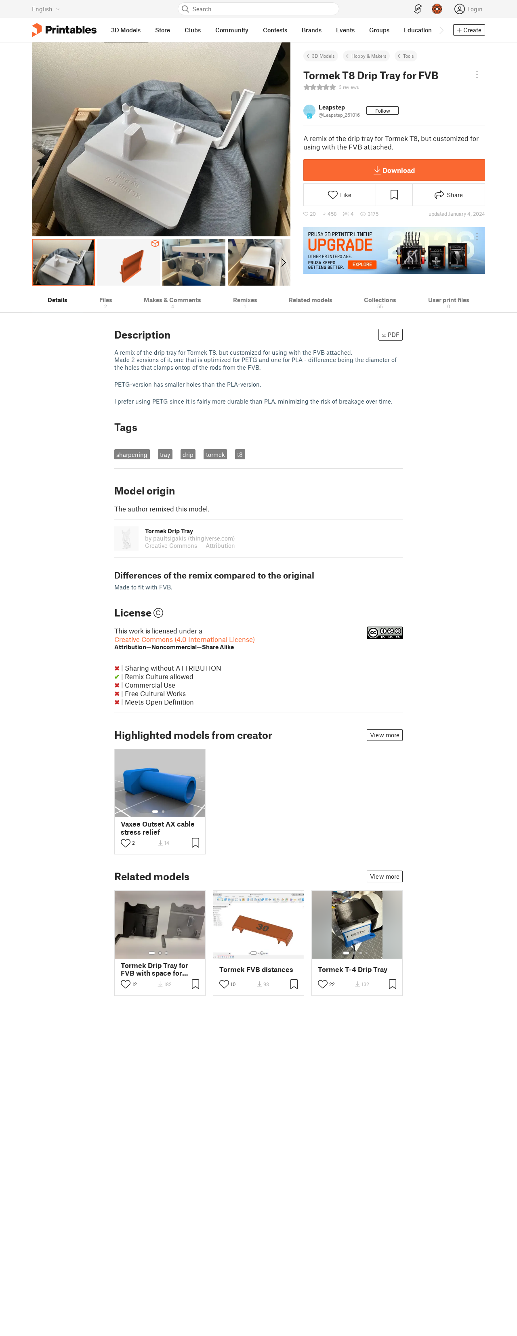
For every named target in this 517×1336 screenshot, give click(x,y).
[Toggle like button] (125, 843)
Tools (408, 56)
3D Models (323, 56)
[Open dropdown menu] (477, 74)
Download (398, 170)
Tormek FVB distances (256, 969)
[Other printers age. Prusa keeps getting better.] (394, 250)
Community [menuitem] (231, 30)
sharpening (131, 454)
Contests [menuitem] (275, 30)
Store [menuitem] (162, 30)
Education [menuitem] (418, 30)
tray (165, 454)
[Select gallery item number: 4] (367, 953)
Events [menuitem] (345, 30)
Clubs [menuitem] (193, 30)
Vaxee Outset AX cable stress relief (158, 827)
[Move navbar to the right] (441, 30)
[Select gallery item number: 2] (163, 811)
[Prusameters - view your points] (437, 9)
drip (188, 454)
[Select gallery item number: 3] (166, 953)
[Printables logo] (64, 30)
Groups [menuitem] (379, 30)
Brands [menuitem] (312, 30)
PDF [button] (393, 334)
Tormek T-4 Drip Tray (352, 969)
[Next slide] (282, 262)
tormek (215, 454)
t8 (240, 454)
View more (384, 734)
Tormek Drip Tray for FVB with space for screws (154, 969)
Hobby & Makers (369, 56)
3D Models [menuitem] (126, 30)
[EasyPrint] (418, 9)
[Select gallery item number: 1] (155, 811)
